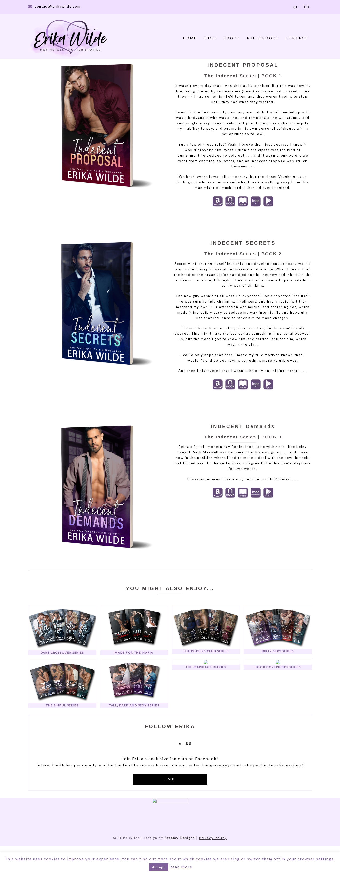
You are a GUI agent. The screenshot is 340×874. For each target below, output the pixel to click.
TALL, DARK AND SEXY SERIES (134, 705)
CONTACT (296, 38)
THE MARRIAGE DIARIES (206, 667)
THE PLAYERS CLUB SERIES (205, 651)
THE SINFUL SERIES (62, 705)
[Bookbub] (188, 743)
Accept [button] (158, 867)
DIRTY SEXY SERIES (278, 651)
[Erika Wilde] (70, 38)
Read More (181, 867)
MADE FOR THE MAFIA (134, 652)
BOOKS (232, 38)
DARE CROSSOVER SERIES (62, 652)
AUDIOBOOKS (263, 38)
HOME (190, 38)
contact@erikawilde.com (57, 6)
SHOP (210, 38)
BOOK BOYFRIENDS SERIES (278, 667)
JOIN (170, 779)
